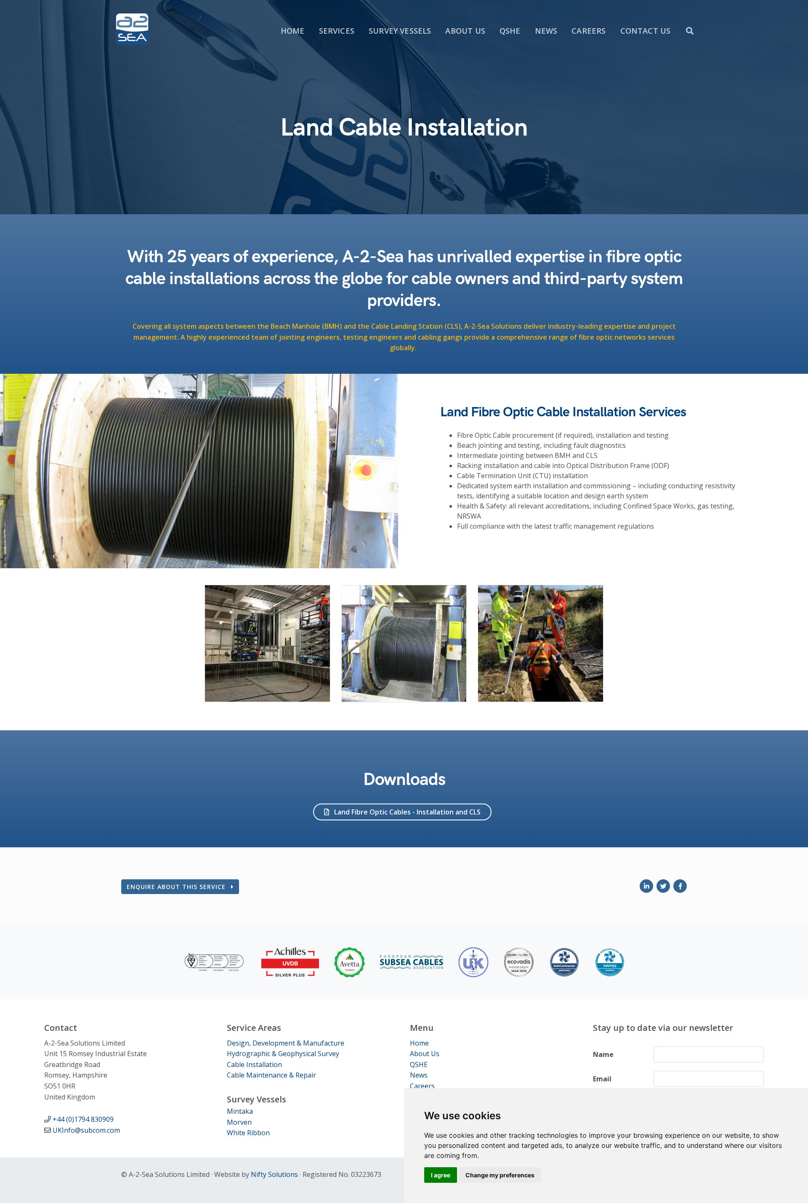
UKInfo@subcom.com (86, 1130)
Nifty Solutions (274, 1174)
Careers (422, 1086)
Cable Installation (254, 1064)
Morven (239, 1122)
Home (419, 1043)
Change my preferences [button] (499, 1175)
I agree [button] (440, 1175)
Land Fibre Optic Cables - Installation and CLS (406, 812)
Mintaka (240, 1111)
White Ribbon (248, 1132)
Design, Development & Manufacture (285, 1043)
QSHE (419, 1064)
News (419, 1075)
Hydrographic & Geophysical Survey (283, 1053)
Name (603, 1054)
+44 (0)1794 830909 (83, 1119)
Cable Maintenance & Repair (271, 1075)
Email (602, 1078)
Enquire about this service (177, 887)
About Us (424, 1053)
